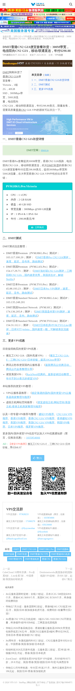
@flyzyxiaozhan (28, 528)
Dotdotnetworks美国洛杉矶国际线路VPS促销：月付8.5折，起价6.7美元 (56, 576)
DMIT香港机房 (32, 559)
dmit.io (45, 150)
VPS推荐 (7, 55)
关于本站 (41, 682)
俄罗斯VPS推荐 (34, 426)
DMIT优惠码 (62, 549)
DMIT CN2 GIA (29, 549)
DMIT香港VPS (15, 559)
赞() (39, 458)
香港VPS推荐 (18, 418)
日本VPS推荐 (15, 426)
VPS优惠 (27, 36)
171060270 (30, 521)
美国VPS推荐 (18, 422)
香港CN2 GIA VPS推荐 (41, 418)
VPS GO (37, 4)
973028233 (24, 514)
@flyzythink (43, 532)
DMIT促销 (9, 554)
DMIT (6, 72)
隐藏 (47, 75)
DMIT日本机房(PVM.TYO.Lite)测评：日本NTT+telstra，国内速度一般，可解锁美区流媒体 (39, 329)
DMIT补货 (53, 165)
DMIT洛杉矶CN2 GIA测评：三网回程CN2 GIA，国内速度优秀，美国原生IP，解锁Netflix (39, 275)
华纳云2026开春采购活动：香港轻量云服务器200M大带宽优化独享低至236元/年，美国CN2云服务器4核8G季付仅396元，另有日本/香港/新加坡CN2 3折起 (38, 631)
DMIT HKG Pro (46, 549)
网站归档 (31, 682)
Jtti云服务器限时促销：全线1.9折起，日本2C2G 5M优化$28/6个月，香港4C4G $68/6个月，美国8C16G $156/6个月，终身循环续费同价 (38, 597)
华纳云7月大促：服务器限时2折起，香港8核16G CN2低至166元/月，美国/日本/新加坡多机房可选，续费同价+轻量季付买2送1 (39, 610)
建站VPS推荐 (46, 414)
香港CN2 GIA (10, 76)
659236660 (47, 525)
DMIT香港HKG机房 (60, 554)
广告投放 (51, 682)
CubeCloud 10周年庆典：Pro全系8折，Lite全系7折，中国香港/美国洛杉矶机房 (19, 576)
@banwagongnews (45, 538)
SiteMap (22, 682)
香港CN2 (21, 110)
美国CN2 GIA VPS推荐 (41, 422)
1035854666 (33, 437)
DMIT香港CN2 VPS (39, 554)
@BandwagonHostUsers (16, 538)
